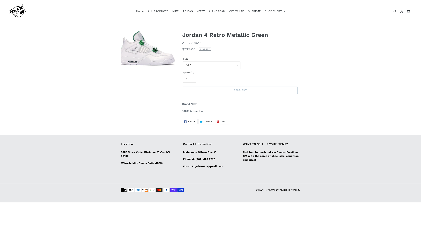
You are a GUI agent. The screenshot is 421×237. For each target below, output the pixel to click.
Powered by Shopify (289, 190)
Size (185, 58)
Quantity (188, 72)
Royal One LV (272, 190)
